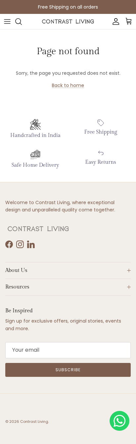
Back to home (68, 85)
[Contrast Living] (68, 21)
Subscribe (68, 370)
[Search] (22, 21)
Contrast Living (34, 421)
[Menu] (7, 21)
